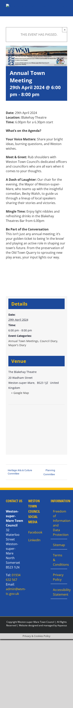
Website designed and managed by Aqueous (43, 625)
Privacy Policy (58, 577)
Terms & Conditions (59, 560)
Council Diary (48, 341)
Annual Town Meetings (23, 341)
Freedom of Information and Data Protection (59, 523)
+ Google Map (20, 393)
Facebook (35, 532)
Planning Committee (49, 472)
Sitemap (59, 545)
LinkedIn (34, 540)
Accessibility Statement (59, 592)
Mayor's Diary (17, 345)
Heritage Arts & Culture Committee (20, 471)
